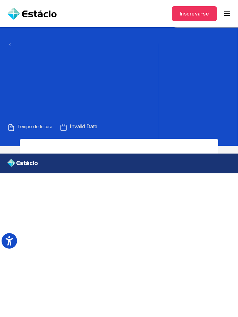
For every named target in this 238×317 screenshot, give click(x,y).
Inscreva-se (194, 14)
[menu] (227, 13)
